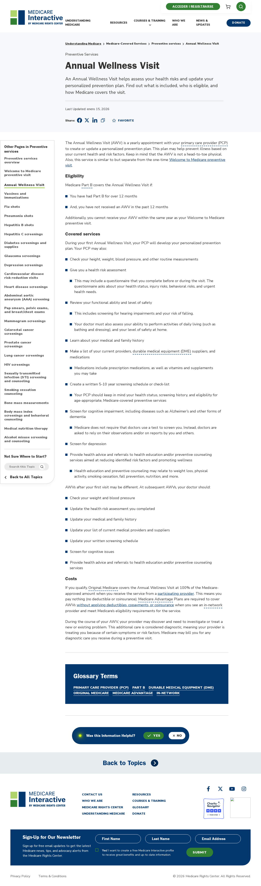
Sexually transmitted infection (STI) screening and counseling (25, 377)
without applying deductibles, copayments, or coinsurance (125, 605)
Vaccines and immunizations (16, 196)
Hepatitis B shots (19, 225)
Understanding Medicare (78, 23)
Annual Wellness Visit (24, 185)
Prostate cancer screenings (17, 345)
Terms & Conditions (52, 876)
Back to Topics (124, 763)
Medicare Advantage (155, 599)
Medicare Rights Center (102, 807)
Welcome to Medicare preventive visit (22, 173)
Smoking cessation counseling (20, 392)
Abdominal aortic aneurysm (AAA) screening (26, 298)
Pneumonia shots (18, 216)
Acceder (180, 6)
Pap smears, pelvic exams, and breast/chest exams (26, 310)
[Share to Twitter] (86, 120)
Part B (87, 185)
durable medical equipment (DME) (162, 351)
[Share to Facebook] (78, 120)
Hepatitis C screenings (23, 234)
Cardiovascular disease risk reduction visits (24, 276)
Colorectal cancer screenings (19, 332)
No (179, 735)
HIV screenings (17, 365)
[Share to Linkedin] (94, 120)
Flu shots (12, 207)
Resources (118, 23)
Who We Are (178, 23)
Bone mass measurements (26, 403)
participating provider (176, 593)
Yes (156, 735)
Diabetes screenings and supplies (25, 245)
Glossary (140, 807)
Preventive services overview (21, 161)
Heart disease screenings (26, 287)
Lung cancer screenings (24, 356)
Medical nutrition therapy (26, 429)
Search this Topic (22, 467)
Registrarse (202, 6)
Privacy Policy (20, 876)
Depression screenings (23, 265)
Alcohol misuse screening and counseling (25, 439)
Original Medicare (103, 587)
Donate (238, 23)
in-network (213, 605)
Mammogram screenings (25, 321)
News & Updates (203, 23)
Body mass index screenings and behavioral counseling (26, 416)
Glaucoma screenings (22, 256)
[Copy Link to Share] (102, 120)
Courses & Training (149, 21)
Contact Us (92, 794)
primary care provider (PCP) (204, 142)
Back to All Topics (25, 477)
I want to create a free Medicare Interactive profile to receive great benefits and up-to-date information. (138, 853)
